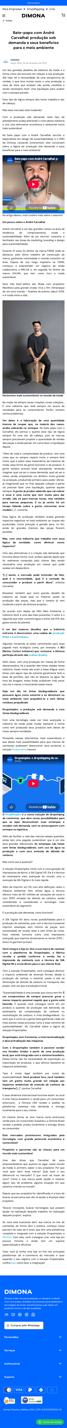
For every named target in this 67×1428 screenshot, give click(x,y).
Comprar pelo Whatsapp (25, 1325)
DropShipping (35, 9)
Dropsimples (19, 749)
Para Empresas (12, 9)
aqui (13, 1262)
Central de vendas (52, 1422)
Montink (7, 1237)
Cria (52, 9)
